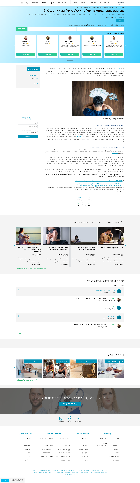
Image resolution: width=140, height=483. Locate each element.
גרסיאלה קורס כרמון (83, 449)
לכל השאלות (21, 333)
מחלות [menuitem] (74, 3)
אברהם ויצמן (85, 456)
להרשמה (27, 136)
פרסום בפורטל (116, 460)
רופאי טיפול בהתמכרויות (64, 453)
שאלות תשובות (103, 438)
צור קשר (117, 453)
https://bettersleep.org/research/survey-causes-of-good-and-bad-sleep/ (99, 184)
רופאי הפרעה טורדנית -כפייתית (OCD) (63, 450)
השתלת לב (27, 460)
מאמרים (118, 7)
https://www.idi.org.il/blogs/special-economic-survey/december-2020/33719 (98, 181)
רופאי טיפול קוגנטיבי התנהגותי (63, 456)
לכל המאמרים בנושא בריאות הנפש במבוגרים (31, 269)
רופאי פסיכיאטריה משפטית (47, 456)
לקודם (125, 245)
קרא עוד (120, 21)
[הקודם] (126, 46)
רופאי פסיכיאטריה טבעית (47, 449)
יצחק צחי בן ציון (84, 453)
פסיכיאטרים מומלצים (65, 438)
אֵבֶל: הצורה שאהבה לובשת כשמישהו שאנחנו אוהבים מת (57, 248)
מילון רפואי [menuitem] (92, 3)
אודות (118, 438)
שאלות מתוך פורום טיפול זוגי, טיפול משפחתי (105, 280)
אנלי (29, 453)
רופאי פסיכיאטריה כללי (48, 453)
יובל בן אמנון (85, 442)
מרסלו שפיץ (85, 438)
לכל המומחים (70, 60)
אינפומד (122, 7)
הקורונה (119, 68)
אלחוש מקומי (27, 445)
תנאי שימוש (116, 449)
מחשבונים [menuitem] (35, 3)
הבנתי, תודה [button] (5, 480)
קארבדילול (27, 449)
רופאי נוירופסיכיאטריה (65, 460)
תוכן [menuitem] (52, 3)
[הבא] (14, 46)
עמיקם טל (85, 445)
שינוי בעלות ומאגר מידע (113, 456)
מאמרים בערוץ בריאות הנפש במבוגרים (107, 7)
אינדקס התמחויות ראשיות (102, 443)
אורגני (29, 456)
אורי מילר (86, 460)
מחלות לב (115, 154)
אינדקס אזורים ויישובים (101, 445)
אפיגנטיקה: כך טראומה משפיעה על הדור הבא (86, 248)
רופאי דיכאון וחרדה (65, 442)
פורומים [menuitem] (44, 3)
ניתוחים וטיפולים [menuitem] (63, 3)
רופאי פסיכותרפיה (49, 445)
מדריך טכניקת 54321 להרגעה (112, 247)
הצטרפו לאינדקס (115, 442)
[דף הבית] (118, 3)
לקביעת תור (114, 54)
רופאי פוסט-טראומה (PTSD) (46, 438)
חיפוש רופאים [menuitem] (104, 3)
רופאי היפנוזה (67, 445)
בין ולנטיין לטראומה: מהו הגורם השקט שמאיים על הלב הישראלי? (29, 249)
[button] (27, 3)
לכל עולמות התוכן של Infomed (27, 380)
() (113, 43)
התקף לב (79, 136)
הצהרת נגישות (116, 445)
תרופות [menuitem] (83, 3)
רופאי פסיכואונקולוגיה (48, 442)
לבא (14, 245)
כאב (29, 442)
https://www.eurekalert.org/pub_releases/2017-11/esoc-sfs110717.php (100, 186)
